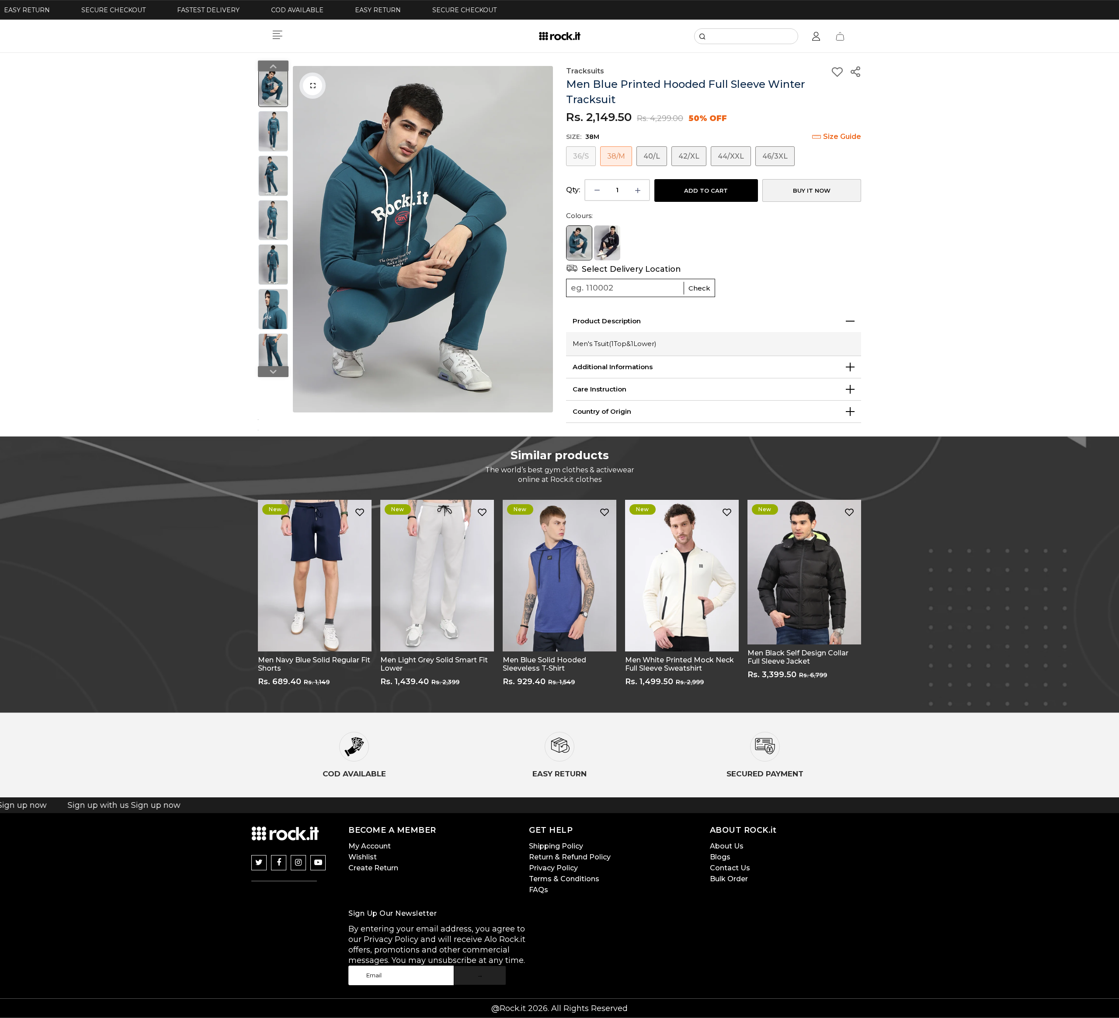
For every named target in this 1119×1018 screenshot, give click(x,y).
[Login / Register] (816, 36)
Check (699, 288)
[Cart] (840, 36)
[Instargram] (298, 862)
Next (544, 239)
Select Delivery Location (630, 269)
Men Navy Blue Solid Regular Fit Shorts (314, 664)
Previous (301, 239)
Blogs (720, 857)
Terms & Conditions (564, 879)
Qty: (573, 190)
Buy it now (812, 190)
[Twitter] (259, 862)
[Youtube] (318, 862)
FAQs (538, 890)
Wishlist (362, 857)
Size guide (842, 136)
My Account (369, 846)
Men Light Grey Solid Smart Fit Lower (434, 664)
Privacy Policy (553, 868)
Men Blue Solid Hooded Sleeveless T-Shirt (544, 664)
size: (582, 137)
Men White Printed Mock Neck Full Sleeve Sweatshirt (679, 664)
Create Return (373, 868)
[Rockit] (559, 36)
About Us (727, 846)
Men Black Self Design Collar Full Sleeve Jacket (797, 657)
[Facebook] (278, 862)
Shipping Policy (556, 846)
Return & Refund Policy (570, 857)
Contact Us (730, 868)
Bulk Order (729, 879)
